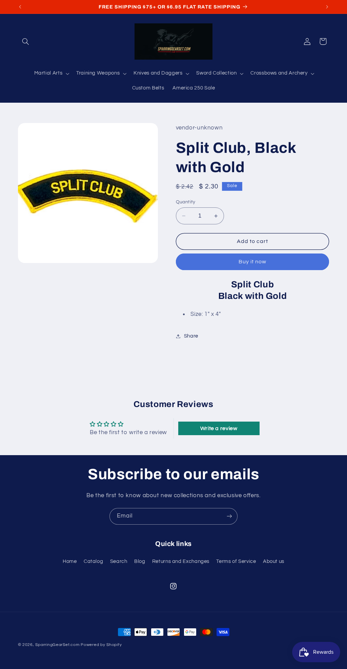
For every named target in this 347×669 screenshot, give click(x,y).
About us (273, 561)
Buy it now (253, 261)
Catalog (93, 561)
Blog (139, 561)
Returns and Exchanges (180, 561)
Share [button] (191, 336)
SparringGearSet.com (57, 645)
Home (70, 561)
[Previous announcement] (20, 7)
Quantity (186, 202)
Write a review (219, 428)
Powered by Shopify (101, 645)
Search (118, 561)
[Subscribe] (229, 516)
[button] (26, 41)
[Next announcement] (327, 7)
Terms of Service (236, 561)
